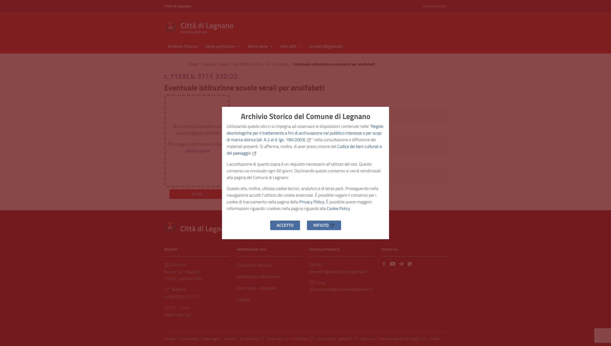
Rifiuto (321, 225)
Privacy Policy (311, 202)
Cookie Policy (338, 208)
